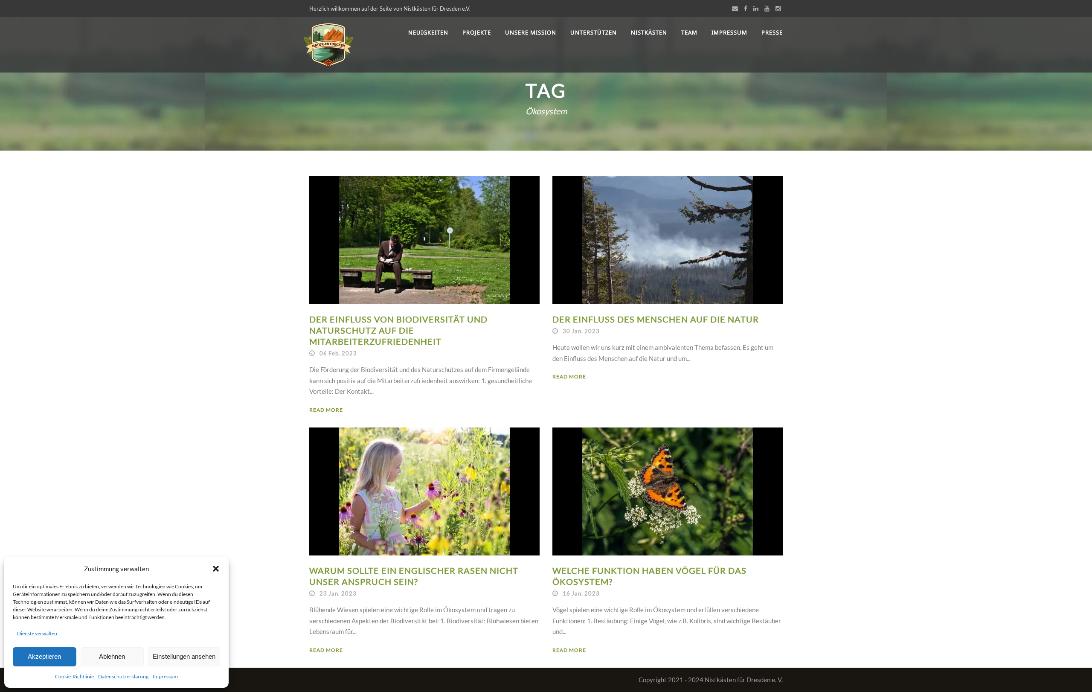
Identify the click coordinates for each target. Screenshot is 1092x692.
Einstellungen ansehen (184, 656)
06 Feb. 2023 (338, 353)
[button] (216, 568)
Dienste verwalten (37, 633)
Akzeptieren (44, 656)
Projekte (476, 32)
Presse (772, 32)
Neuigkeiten (428, 32)
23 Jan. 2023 (338, 593)
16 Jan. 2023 (581, 593)
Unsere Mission (530, 32)
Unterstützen (593, 32)
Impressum (165, 676)
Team (689, 32)
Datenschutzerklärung (123, 676)
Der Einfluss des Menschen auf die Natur (655, 319)
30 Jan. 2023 (581, 331)
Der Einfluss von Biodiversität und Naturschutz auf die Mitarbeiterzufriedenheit (398, 330)
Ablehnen (112, 656)
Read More (326, 410)
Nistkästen (649, 32)
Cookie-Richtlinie (74, 676)
